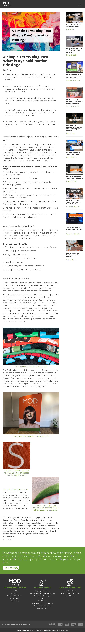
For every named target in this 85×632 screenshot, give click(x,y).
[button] (79, 4)
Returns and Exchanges (42, 596)
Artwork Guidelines (70, 591)
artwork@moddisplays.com (46, 630)
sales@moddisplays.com (25, 630)
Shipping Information (42, 591)
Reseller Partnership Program (42, 603)
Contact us (15, 593)
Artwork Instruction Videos (70, 593)
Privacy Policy (14, 598)
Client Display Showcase (42, 606)
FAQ (42, 598)
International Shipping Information (42, 593)
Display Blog (15, 601)
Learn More (10, 568)
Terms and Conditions (14, 596)
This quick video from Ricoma (15, 489)
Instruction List (42, 608)
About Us (15, 591)
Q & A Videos (42, 601)
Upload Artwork (70, 596)
